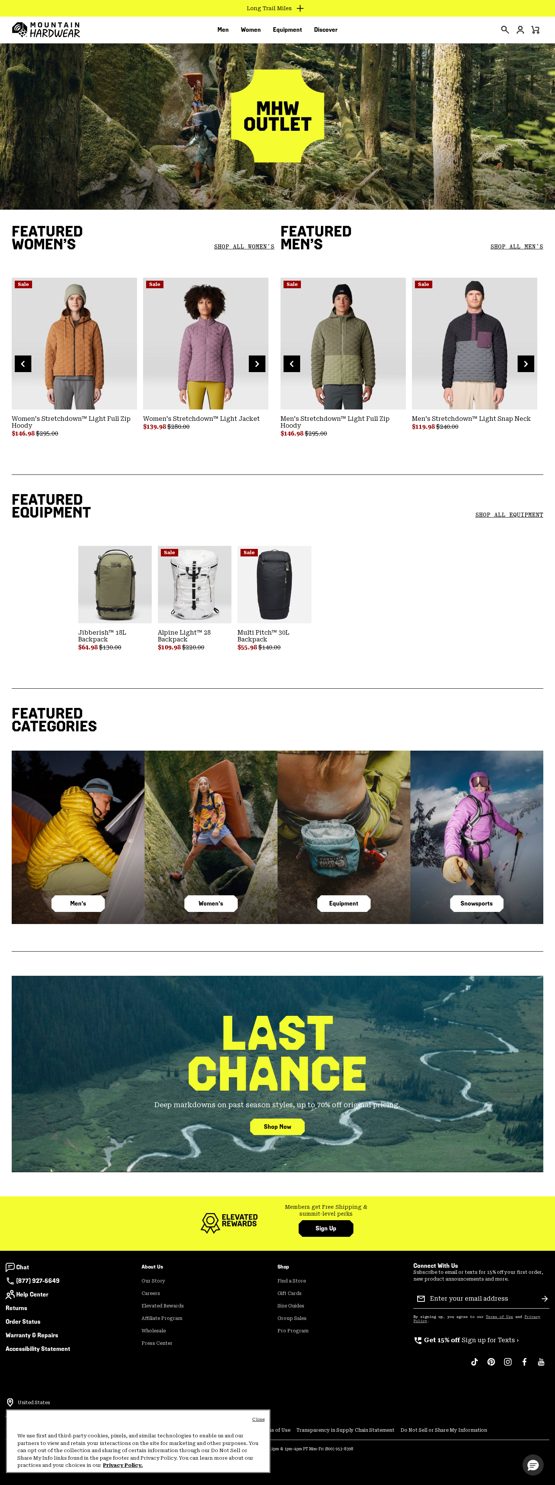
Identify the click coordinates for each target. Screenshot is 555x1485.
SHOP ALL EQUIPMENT (509, 515)
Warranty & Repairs (32, 1335)
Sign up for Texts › (466, 1340)
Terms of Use (499, 1317)
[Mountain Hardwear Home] (46, 29)
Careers (151, 1293)
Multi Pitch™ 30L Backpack (263, 636)
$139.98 (155, 426)
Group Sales (292, 1318)
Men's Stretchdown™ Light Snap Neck (471, 418)
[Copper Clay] (74, 343)
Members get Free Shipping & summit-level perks (326, 1210)
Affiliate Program (162, 1318)
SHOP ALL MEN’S (516, 247)
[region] (138, 1441)
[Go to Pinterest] (491, 1365)
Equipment (343, 903)
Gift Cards (290, 1293)
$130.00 (110, 647)
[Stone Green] (115, 584)
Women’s (211, 903)
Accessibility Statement (38, 1348)
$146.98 (24, 433)
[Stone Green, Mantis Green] (343, 343)
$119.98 (424, 426)
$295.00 (47, 433)
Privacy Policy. (123, 1465)
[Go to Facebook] (524, 1365)
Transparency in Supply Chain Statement (345, 1430)
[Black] (274, 584)
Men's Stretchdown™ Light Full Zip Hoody (335, 422)
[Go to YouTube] (541, 1365)
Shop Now (277, 1126)
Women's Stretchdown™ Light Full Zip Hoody (71, 422)
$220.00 (193, 647)
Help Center (32, 1294)
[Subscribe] (544, 1298)
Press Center (157, 1343)
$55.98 (247, 647)
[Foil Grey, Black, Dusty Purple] (474, 343)
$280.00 (178, 426)
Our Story (153, 1281)
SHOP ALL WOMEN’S (244, 247)
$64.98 (88, 647)
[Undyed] (194, 584)
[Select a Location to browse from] (10, 1402)
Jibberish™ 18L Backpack (102, 636)
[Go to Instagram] (507, 1365)
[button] (533, 1465)
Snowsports (477, 903)
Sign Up (326, 1228)
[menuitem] (223, 30)
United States (34, 1402)
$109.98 (170, 647)
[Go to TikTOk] (474, 1365)
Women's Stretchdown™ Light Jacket (201, 418)
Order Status (23, 1321)
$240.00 (447, 426)
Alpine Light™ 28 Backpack (184, 636)
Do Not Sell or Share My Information (444, 1430)
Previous (23, 363)
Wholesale (154, 1331)
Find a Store (292, 1281)
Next (257, 363)
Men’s (78, 903)
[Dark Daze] (205, 343)
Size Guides (291, 1306)
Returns (16, 1308)
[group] (326, 1210)
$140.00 (269, 647)
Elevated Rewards (163, 1306)
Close (258, 1419)
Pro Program (293, 1331)
